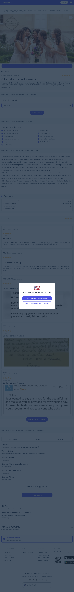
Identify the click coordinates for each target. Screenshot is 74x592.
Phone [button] (61, 439)
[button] (72, 38)
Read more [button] (4, 87)
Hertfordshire (8, 75)
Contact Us (8, 560)
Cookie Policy (25, 576)
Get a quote (38, 66)
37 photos (6, 71)
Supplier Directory (43, 555)
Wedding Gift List (43, 560)
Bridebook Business (27, 552)
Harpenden (16, 75)
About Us (7, 552)
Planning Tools (42, 552)
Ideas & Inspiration (44, 558)
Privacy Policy (35, 576)
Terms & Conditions (47, 576)
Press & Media (9, 558)
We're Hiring (8, 555)
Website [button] (14, 439)
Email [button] (38, 439)
